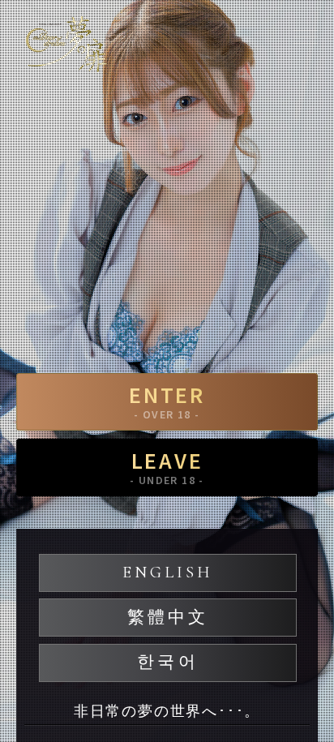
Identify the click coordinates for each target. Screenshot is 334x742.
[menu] (305, 36)
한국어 (167, 662)
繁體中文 (167, 617)
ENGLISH (168, 572)
